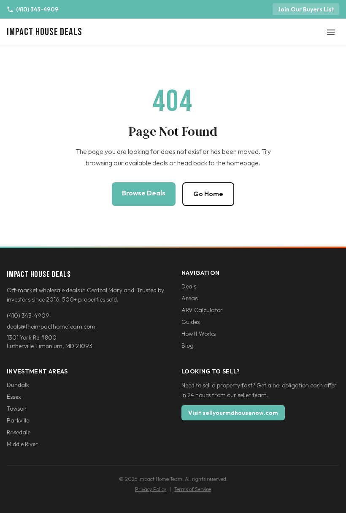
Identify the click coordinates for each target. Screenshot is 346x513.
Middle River (22, 444)
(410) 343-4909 (37, 9)
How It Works (198, 333)
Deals (188, 286)
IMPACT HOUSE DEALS (44, 32)
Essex (14, 397)
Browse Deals (143, 193)
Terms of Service (192, 489)
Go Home (208, 193)
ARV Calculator (202, 310)
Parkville (18, 420)
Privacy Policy (150, 489)
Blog (187, 345)
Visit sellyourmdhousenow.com (233, 413)
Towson (17, 408)
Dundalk (18, 385)
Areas (189, 298)
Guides (190, 322)
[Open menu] (330, 32)
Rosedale (18, 432)
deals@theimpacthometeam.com (51, 326)
